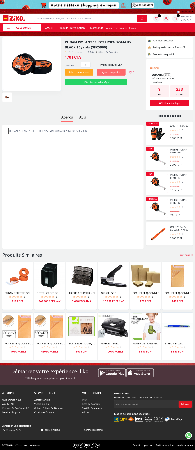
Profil (84, 399)
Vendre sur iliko (42, 403)
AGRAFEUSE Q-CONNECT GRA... (110, 293)
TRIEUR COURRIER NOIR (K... (83, 293)
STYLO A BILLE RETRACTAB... (173, 343)
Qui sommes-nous (11, 399)
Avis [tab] (82, 117)
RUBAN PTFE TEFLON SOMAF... (17, 293)
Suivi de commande (92, 408)
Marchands (96, 28)
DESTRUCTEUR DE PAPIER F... (47, 293)
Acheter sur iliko (42, 399)
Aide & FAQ (8, 403)
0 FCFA (186, 18)
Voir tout (185, 254)
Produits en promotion (71, 28)
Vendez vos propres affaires (121, 27)
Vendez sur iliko (10, 11)
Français (186, 11)
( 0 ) (182, 130)
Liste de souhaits (91, 403)
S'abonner (185, 404)
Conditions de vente (44, 412)
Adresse (86, 412)
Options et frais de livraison (48, 408)
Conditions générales (143, 445)
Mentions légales (11, 412)
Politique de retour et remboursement (174, 445)
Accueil (49, 28)
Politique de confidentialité (15, 408)
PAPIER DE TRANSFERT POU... (146, 343)
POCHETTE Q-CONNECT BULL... (147, 293)
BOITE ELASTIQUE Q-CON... (81, 343)
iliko (12, 445)
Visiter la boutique (170, 103)
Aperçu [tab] (67, 117)
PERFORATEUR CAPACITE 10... (109, 343)
